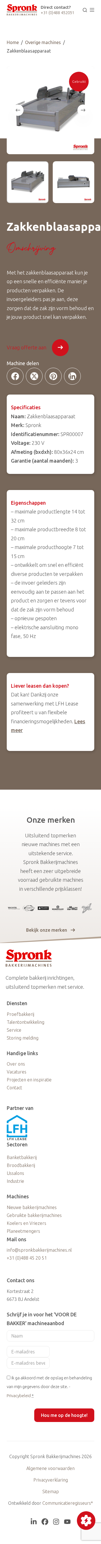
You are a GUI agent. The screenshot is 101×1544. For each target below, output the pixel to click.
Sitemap (50, 1491)
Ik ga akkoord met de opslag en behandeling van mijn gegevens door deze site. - (49, 1386)
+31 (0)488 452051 (57, 12)
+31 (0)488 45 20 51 (27, 1257)
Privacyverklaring (50, 1479)
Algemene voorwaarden (50, 1468)
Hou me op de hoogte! (64, 1415)
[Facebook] (15, 376)
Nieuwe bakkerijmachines (32, 1207)
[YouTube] (67, 1521)
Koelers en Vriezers (26, 1223)
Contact (14, 1087)
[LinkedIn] (72, 376)
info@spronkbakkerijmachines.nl (39, 1250)
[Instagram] (56, 1521)
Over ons (16, 1063)
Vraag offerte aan (26, 347)
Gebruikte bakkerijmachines (34, 1215)
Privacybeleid (19, 1395)
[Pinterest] (53, 376)
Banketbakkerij (22, 1157)
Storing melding (22, 1037)
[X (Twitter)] (34, 376)
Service (14, 1030)
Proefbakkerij (20, 1014)
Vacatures (16, 1071)
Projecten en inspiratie (29, 1079)
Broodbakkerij (21, 1165)
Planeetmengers (23, 1231)
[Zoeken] (85, 10)
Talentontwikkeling (25, 1022)
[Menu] (92, 10)
